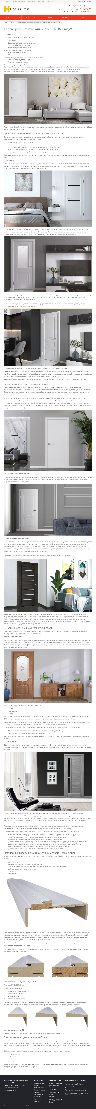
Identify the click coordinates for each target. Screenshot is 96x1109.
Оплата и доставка (19, 1)
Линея (67, 304)
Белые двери (12, 41)
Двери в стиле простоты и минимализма (22, 43)
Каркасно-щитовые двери (17, 52)
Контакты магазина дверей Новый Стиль (55, 1100)
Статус (82, 304)
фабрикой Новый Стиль (22, 71)
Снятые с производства (11, 1088)
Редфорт (28, 1105)
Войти (89, 1)
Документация (8, 1085)
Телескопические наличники (18, 62)
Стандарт (22, 401)
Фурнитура (65, 17)
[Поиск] (59, 10)
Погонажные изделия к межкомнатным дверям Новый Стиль (23, 58)
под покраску (12, 152)
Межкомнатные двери (13, 17)
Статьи (12, 22)
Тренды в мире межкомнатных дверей (20, 37)
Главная (6, 1)
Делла (77, 304)
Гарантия (41, 1)
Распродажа (38, 1096)
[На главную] (6, 22)
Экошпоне (41, 405)
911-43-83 (85, 9)
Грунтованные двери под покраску (20, 45)
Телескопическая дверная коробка (20, 60)
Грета (72, 304)
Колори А (15, 405)
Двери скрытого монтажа (20, 1105)
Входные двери (30, 17)
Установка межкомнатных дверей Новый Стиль (54, 1091)
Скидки (83, 17)
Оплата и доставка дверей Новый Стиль (55, 1085)
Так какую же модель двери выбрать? (16, 65)
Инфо (16, 1085)
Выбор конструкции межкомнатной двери (17, 50)
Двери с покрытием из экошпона (19, 48)
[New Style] (17, 9)
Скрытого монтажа (48, 17)
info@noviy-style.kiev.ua (80, 1094)
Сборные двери (13, 55)
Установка (31, 1)
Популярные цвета (10, 1090)
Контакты (50, 1)
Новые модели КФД (8, 1105)
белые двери (12, 142)
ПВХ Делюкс (30, 405)
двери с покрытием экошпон (18, 147)
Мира (62, 304)
